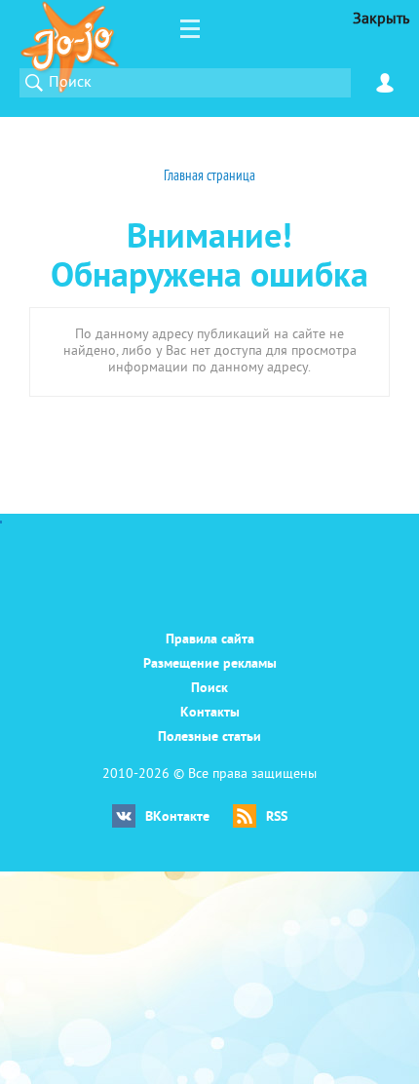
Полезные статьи (209, 737)
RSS (276, 817)
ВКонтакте (177, 817)
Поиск (209, 688)
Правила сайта (210, 640)
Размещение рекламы (210, 664)
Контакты (210, 713)
